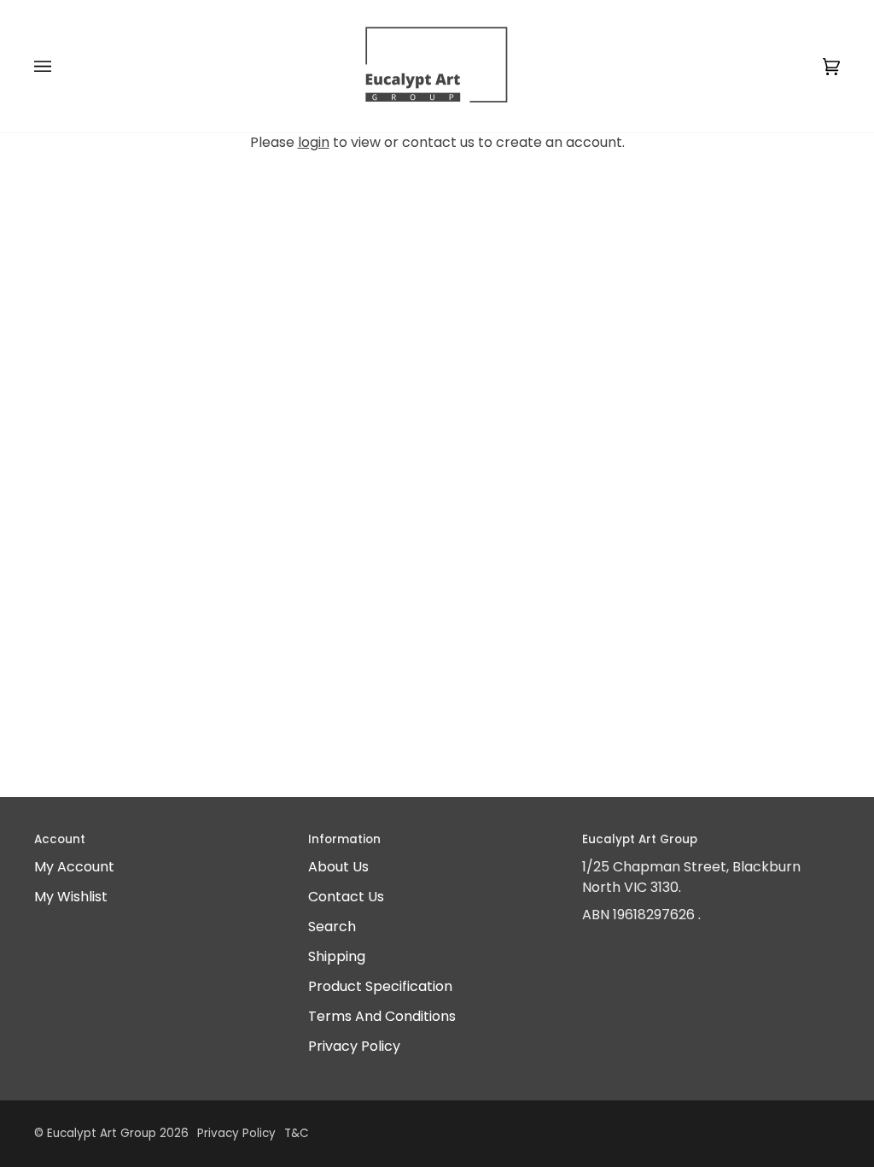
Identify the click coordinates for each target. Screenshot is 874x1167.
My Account (74, 867)
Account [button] (59, 839)
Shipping (336, 956)
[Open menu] (59, 66)
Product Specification (380, 986)
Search (332, 926)
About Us (338, 867)
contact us (438, 142)
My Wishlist (71, 896)
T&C (296, 1133)
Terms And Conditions (382, 1016)
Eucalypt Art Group (101, 1133)
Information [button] (344, 839)
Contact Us (346, 896)
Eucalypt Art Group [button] (639, 839)
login (313, 142)
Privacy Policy (354, 1046)
